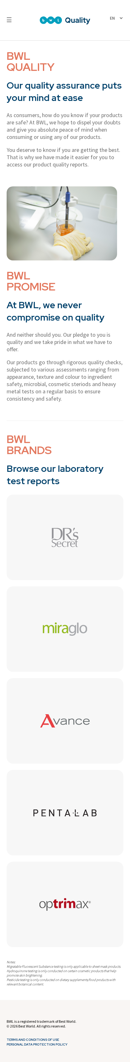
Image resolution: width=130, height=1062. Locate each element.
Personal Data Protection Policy (37, 1044)
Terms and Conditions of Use (33, 1040)
